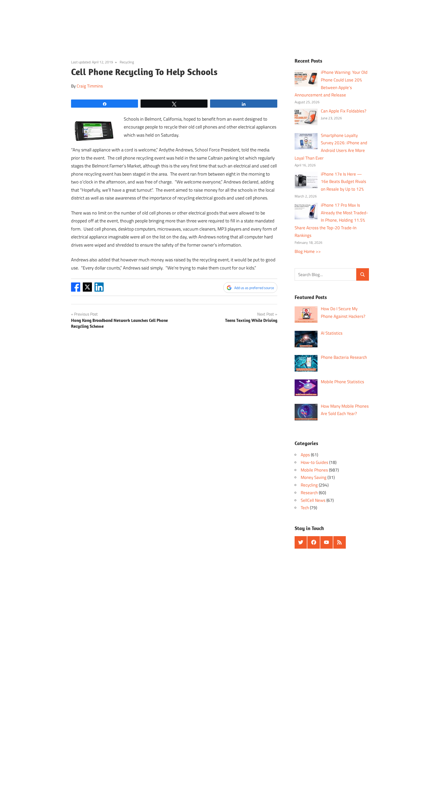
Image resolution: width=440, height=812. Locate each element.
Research (309, 492)
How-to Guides (314, 462)
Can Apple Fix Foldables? (343, 111)
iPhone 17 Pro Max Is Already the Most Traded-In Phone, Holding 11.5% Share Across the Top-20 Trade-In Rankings (331, 220)
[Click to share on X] (87, 290)
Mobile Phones (314, 470)
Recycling (127, 62)
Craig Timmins (90, 86)
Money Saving (313, 477)
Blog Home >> (308, 251)
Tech (305, 507)
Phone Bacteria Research (344, 357)
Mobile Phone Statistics (342, 381)
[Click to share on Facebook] (75, 290)
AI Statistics (331, 333)
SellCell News (313, 500)
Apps (305, 454)
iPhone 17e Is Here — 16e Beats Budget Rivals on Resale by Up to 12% (343, 182)
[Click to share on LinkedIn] (99, 290)
